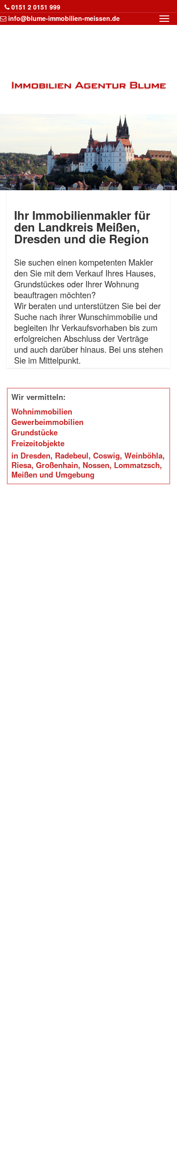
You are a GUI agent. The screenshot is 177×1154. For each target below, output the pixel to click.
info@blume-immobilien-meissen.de (64, 18)
